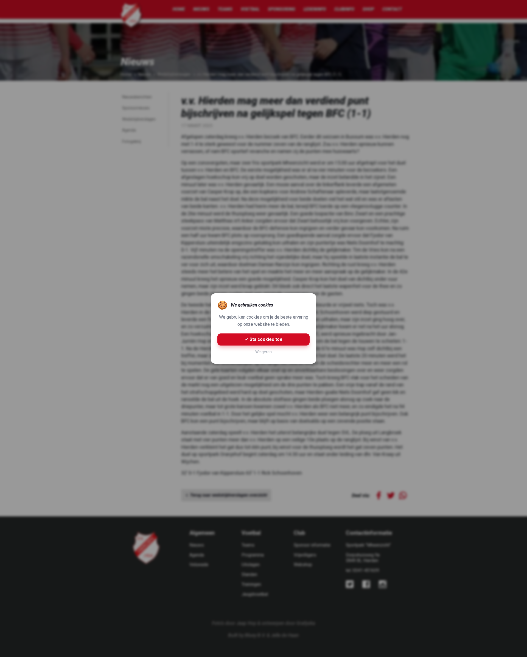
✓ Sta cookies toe (263, 339)
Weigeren (263, 352)
